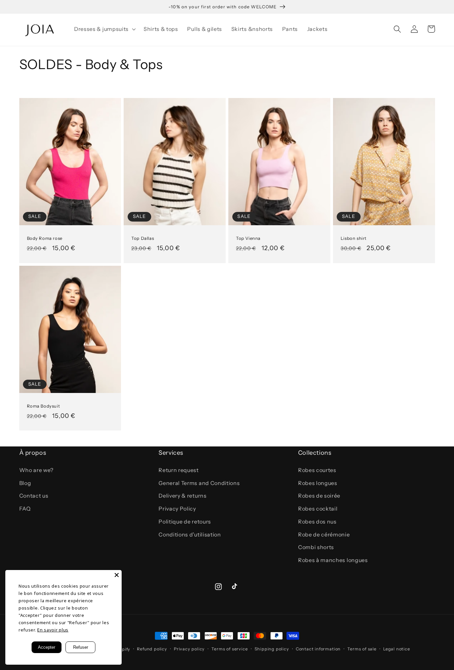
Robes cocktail (318, 508)
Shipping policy (272, 648)
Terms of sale (361, 648)
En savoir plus (52, 630)
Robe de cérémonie (324, 534)
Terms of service (229, 648)
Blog (25, 483)
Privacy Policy (177, 508)
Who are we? (36, 470)
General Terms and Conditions (199, 483)
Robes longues (317, 483)
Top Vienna (248, 238)
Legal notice (396, 648)
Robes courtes (317, 470)
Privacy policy (189, 648)
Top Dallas (142, 238)
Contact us (34, 495)
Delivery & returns (182, 495)
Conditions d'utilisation (190, 534)
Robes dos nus (317, 521)
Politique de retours (185, 521)
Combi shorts (316, 547)
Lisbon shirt (354, 238)
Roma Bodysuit (43, 406)
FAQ (25, 508)
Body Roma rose (44, 238)
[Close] (116, 575)
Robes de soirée (319, 495)
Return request (179, 470)
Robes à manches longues (333, 560)
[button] (104, 29)
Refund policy (152, 648)
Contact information (318, 648)
